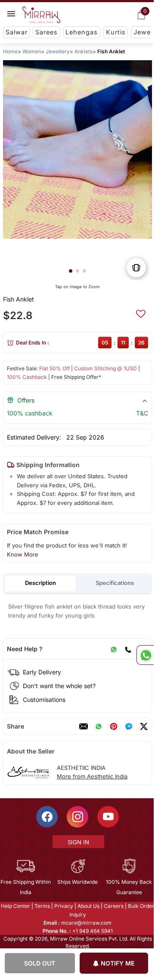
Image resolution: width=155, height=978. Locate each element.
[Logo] (41, 15)
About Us (88, 906)
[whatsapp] (98, 726)
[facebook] (128, 726)
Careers (113, 906)
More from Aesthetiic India (92, 776)
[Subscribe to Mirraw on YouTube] (107, 816)
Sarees (46, 32)
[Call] (127, 649)
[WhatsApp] (113, 649)
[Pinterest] (113, 726)
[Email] (83, 726)
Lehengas (81, 32)
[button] (70, 271)
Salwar (17, 32)
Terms (42, 906)
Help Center (15, 906)
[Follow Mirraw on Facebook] (46, 816)
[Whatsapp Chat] (145, 655)
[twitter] (144, 726)
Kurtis (116, 32)
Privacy (63, 906)
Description (40, 582)
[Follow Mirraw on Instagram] (77, 816)
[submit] (141, 312)
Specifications (115, 582)
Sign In (78, 842)
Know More (22, 554)
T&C (142, 413)
